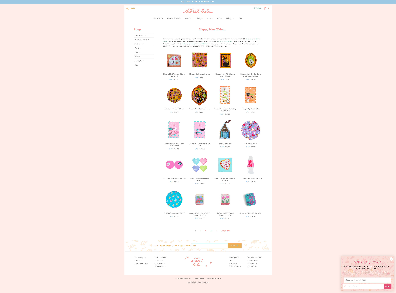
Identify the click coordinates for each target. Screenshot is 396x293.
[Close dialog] (391, 259)
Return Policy (160, 266)
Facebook (253, 263)
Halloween (157, 18)
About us (138, 260)
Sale (240, 18)
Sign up (234, 246)
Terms (348, 274)
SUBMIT (387, 286)
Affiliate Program (141, 263)
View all (226, 231)
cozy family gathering (188, 44)
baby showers (251, 39)
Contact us (159, 260)
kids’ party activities (225, 41)
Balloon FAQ (233, 263)
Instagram (254, 260)
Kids (218, 18)
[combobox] (347, 286)
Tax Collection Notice (214, 278)
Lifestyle (229, 18)
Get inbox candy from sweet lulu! (172, 245)
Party (199, 18)
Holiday (188, 18)
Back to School (173, 18)
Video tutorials (235, 266)
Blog (231, 260)
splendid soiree (203, 44)
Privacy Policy (199, 278)
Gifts (209, 18)
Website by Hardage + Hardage (198, 282)
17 (211, 230)
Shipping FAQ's (160, 263)
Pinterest (253, 266)
